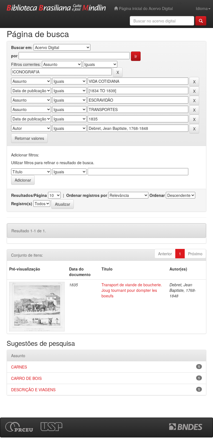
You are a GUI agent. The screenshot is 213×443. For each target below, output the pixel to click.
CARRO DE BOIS (26, 378)
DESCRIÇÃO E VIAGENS (33, 389)
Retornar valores (29, 138)
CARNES (19, 367)
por (14, 55)
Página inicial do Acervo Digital (145, 8)
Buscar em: (21, 47)
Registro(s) (21, 203)
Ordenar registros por (86, 195)
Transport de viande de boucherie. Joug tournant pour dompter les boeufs (132, 290)
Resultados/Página (29, 195)
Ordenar (157, 195)
